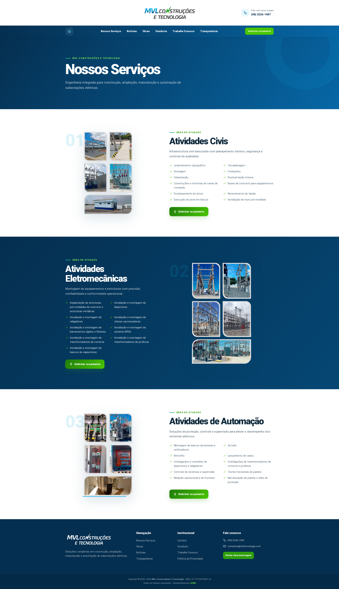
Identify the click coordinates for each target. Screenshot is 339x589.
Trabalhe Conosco (184, 31)
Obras (146, 31)
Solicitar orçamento (259, 31)
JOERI (193, 583)
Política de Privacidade (190, 558)
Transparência (209, 31)
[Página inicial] (69, 31)
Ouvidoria (161, 31)
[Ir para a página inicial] (169, 13)
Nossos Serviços (111, 31)
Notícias (132, 31)
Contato (182, 540)
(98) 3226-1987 (261, 14)
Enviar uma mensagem (238, 555)
